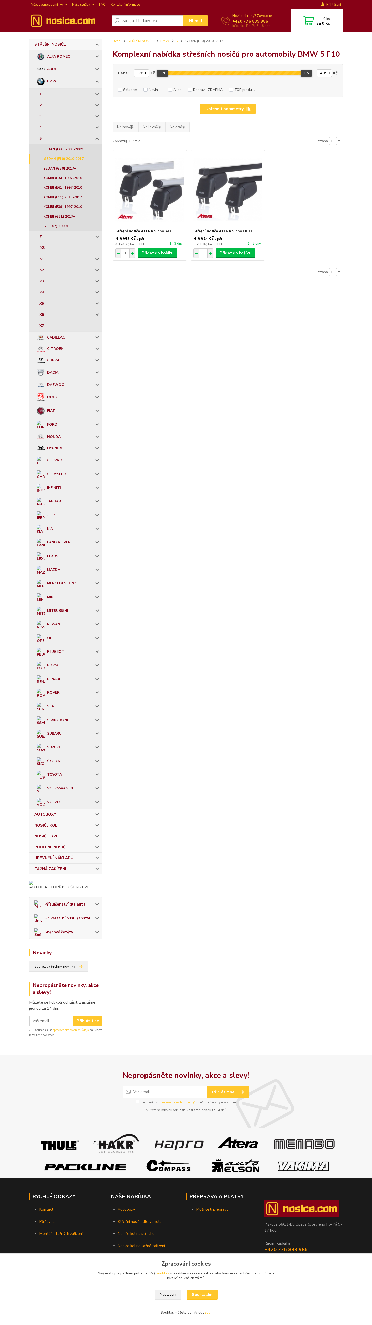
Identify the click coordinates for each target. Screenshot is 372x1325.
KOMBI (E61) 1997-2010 (62, 187)
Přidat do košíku (157, 253)
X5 (41, 303)
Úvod (117, 41)
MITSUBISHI (57, 610)
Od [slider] (162, 73)
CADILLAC (56, 337)
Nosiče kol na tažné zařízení (141, 1245)
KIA (50, 528)
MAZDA (53, 569)
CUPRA (53, 360)
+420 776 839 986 (250, 21)
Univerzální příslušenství (67, 918)
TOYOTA (54, 774)
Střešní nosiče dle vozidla (139, 1221)
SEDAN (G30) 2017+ (59, 168)
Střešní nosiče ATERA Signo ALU (143, 231)
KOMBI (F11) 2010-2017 (62, 197)
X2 (41, 270)
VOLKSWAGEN (60, 788)
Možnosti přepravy (212, 1209)
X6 (41, 314)
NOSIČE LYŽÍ (45, 836)
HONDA (54, 436)
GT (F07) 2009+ (56, 226)
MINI (51, 597)
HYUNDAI (55, 448)
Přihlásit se (88, 1021)
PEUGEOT (55, 651)
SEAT (51, 706)
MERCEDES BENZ (61, 583)
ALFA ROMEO (59, 56)
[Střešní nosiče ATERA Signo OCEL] (227, 189)
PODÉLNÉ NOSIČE (51, 847)
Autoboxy (126, 1209)
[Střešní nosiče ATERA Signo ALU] (149, 189)
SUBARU (54, 733)
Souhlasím (202, 1294)
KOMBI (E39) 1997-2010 (62, 207)
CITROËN (55, 348)
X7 (41, 325)
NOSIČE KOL (45, 825)
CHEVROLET (58, 460)
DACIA (52, 372)
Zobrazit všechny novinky (54, 966)
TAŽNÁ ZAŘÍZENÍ (50, 868)
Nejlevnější (152, 127)
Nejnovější (125, 127)
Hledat (196, 21)
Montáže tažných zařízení (61, 1233)
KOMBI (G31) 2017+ (59, 216)
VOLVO (53, 802)
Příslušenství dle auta (65, 904)
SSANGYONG (58, 720)
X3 (41, 281)
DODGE (53, 397)
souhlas (162, 1273)
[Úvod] (68, 21)
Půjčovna (47, 1221)
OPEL (51, 638)
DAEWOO (56, 384)
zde (208, 1312)
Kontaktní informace (125, 4)
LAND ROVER (59, 542)
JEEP (51, 515)
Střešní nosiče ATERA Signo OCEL (223, 231)
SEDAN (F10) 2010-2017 (64, 159)
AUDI (51, 69)
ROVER (53, 692)
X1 (41, 259)
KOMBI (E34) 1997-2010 (62, 178)
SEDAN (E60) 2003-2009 (63, 149)
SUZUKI (53, 747)
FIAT (51, 410)
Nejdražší (177, 127)
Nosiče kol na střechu (136, 1233)
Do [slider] (306, 73)
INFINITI (54, 487)
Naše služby (81, 4)
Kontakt (46, 1209)
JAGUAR (54, 501)
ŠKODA (53, 761)
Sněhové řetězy (59, 932)
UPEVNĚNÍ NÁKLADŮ (53, 857)
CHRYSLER (56, 474)
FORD (52, 424)
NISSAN (53, 624)
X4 (41, 292)
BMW (51, 81)
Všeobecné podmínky (47, 4)
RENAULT (55, 679)
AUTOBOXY (45, 814)
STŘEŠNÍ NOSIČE (50, 44)
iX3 (42, 247)
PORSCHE (56, 665)
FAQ (102, 4)
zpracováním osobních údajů (71, 1030)
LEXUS (52, 556)
